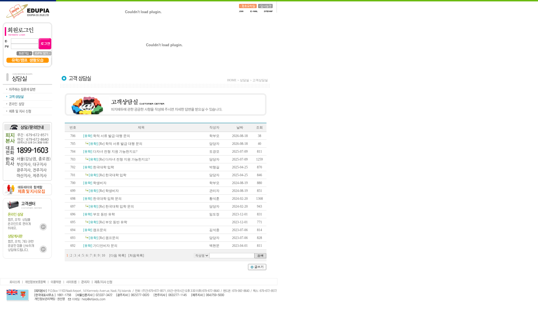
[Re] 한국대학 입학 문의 (111, 206)
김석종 (214, 230)
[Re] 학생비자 (104, 191)
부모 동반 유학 (99, 214)
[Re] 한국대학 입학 (107, 175)
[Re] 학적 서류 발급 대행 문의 (115, 144)
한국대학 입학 (98, 167)
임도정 (214, 214)
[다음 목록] (117, 255)
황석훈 (214, 199)
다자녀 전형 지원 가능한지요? (110, 152)
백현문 (214, 246)
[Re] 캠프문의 (104, 238)
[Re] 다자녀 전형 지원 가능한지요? (119, 159)
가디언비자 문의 (100, 246)
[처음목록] (136, 255)
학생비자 (94, 183)
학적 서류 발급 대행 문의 (106, 136)
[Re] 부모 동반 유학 (108, 222)
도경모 (214, 152)
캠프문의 (94, 230)
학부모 (214, 136)
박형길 (214, 167)
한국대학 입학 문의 (102, 199)
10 (103, 255)
